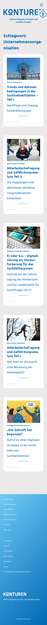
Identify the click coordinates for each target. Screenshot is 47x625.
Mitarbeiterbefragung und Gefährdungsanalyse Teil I (23, 351)
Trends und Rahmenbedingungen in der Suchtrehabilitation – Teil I (22, 93)
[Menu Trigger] (41, 5)
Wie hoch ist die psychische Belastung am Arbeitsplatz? (22, 367)
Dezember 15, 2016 (14, 467)
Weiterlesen (23, 116)
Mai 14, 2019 (11, 301)
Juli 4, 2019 (11, 209)
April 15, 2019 (12, 383)
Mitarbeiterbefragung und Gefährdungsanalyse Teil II (23, 172)
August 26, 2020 (12, 122)
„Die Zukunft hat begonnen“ (19, 432)
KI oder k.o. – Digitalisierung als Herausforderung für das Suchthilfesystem (23, 262)
